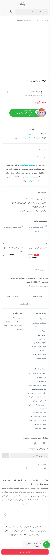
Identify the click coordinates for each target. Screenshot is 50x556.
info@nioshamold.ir (33, 286)
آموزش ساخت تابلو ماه (38, 416)
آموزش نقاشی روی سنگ (38, 346)
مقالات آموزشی (41, 358)
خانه (46, 21)
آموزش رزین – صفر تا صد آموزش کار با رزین (37, 422)
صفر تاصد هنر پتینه (39, 412)
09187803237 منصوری (32, 282)
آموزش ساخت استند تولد (37, 385)
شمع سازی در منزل (40, 343)
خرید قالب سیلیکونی (28, 165)
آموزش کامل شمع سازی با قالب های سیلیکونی (37, 399)
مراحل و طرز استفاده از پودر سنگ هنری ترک (37, 375)
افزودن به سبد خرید (25, 552)
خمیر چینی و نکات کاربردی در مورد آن (37, 407)
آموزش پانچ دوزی (40, 428)
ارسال (5, 455)
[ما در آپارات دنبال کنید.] (36, 444)
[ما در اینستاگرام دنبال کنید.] (44, 444)
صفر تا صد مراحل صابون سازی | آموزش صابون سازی (37, 391)
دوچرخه (38, 138)
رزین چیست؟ (41, 381)
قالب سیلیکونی (38, 21)
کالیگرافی (43, 350)
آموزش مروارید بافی (39, 354)
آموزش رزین (42, 335)
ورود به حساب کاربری (10, 11)
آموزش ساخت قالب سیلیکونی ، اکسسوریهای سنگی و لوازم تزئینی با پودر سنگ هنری (13, 324)
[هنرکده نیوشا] (23, 3)
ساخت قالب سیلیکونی (37, 181)
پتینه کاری (42, 339)
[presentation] (3, 242)
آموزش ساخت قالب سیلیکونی (39, 329)
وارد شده (26, 211)
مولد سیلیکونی (19, 138)
